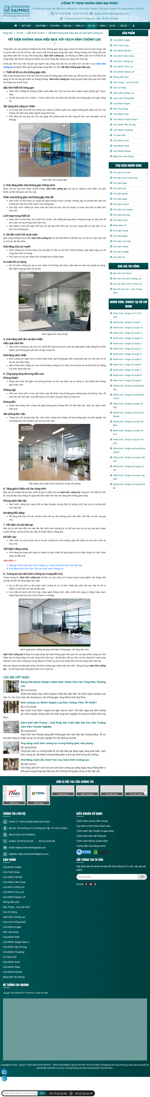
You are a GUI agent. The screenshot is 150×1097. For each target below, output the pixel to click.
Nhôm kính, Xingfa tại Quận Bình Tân (128, 387)
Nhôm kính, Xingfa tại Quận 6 (127, 364)
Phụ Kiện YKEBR (121, 252)
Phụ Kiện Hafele (120, 246)
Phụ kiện (54, 25)
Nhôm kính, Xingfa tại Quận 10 (128, 327)
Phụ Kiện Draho (120, 193)
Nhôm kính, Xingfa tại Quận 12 (127, 338)
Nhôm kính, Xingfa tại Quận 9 (127, 380)
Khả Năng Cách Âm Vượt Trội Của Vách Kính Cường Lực (36, 568)
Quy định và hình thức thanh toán (93, 826)
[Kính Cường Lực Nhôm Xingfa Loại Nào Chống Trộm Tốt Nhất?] (11, 707)
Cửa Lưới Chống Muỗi (123, 98)
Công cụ (79, 25)
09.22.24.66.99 (80, 13)
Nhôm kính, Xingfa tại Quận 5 (127, 359)
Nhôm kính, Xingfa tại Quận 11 (127, 333)
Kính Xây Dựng (120, 108)
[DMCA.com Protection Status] (102, 852)
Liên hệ (123, 25)
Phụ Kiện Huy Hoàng (123, 209)
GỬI (142, 876)
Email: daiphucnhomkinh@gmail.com (27, 847)
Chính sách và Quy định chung (92, 821)
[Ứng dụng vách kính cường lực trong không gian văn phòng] (11, 747)
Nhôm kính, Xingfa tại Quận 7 (127, 370)
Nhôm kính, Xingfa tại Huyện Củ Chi (128, 468)
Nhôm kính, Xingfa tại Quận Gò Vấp (128, 405)
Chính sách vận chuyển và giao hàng (95, 831)
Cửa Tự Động (119, 87)
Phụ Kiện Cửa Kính (122, 241)
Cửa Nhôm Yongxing (123, 130)
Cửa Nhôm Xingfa (121, 40)
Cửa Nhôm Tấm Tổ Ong (124, 124)
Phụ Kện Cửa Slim (121, 172)
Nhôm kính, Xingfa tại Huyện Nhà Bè (129, 486)
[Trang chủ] (15, 25)
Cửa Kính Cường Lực (123, 61)
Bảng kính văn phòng (123, 156)
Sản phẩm (40, 25)
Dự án (112, 25)
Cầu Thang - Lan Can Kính (126, 82)
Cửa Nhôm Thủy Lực (123, 66)
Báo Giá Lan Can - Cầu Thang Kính (127, 291)
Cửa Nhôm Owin (121, 140)
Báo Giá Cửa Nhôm (122, 273)
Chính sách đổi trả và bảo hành (92, 841)
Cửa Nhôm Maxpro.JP (123, 71)
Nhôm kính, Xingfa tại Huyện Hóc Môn (129, 477)
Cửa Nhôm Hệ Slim (122, 50)
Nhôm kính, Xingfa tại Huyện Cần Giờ (129, 459)
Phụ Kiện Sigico (120, 236)
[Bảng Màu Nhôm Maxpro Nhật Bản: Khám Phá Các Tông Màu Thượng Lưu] (11, 686)
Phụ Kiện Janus (120, 220)
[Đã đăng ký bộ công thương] (83, 852)
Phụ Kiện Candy (120, 230)
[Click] (5, 793)
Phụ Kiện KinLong (121, 215)
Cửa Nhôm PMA (120, 114)
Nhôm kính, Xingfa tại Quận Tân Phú (128, 432)
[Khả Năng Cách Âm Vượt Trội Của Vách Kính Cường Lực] (11, 764)
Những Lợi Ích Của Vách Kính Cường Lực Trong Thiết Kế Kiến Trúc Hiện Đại (45, 565)
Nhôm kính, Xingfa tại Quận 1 (127, 322)
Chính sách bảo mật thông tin (91, 836)
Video (102, 25)
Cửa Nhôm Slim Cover (123, 56)
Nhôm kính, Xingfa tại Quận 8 (127, 375)
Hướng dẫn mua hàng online (90, 846)
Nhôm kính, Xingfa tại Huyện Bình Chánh (129, 450)
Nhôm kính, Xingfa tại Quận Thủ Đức (128, 441)
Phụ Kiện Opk (119, 188)
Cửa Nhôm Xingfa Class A (125, 119)
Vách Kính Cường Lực (123, 93)
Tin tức (91, 25)
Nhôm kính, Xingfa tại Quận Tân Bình (128, 423)
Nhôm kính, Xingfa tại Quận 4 (127, 354)
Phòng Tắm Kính (121, 77)
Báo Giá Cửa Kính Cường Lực (127, 278)
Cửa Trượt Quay (121, 45)
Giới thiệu (26, 25)
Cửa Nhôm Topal (121, 146)
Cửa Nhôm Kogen (121, 103)
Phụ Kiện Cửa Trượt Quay (125, 178)
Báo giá (67, 25)
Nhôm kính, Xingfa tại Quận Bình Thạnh (128, 396)
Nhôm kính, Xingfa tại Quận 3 (127, 348)
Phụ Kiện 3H (119, 257)
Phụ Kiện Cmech (121, 204)
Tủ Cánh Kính (119, 135)
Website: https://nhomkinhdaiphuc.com (28, 854)
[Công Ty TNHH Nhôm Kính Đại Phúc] (16, 11)
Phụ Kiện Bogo (120, 199)
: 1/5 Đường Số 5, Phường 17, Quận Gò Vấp (26, 993)
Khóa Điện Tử (119, 225)
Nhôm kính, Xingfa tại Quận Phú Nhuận (128, 414)
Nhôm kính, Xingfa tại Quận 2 (127, 343)
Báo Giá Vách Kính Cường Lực (127, 284)
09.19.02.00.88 (63, 13)
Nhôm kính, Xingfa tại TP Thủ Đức (127, 315)
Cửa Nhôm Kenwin (122, 151)
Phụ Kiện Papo (120, 183)
